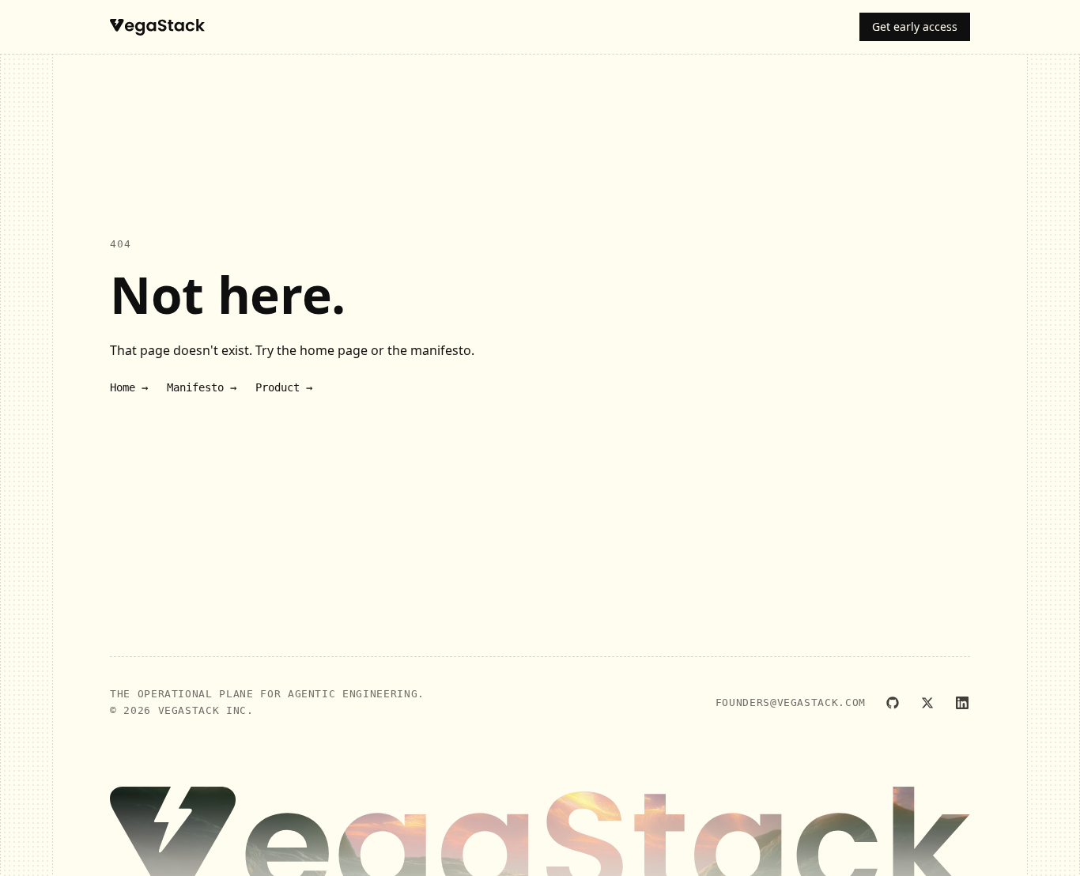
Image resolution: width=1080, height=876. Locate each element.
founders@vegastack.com (791, 702)
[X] (927, 703)
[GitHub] (892, 703)
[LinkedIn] (962, 703)
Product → (283, 387)
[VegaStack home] (157, 27)
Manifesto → (201, 387)
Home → (129, 387)
